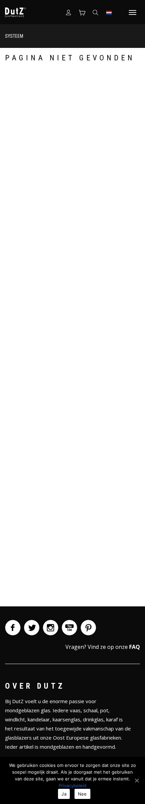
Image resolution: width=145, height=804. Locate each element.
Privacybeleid (72, 785)
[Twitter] (31, 627)
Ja (63, 794)
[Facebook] (13, 627)
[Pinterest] (88, 627)
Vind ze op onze (114, 647)
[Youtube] (69, 627)
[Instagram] (50, 627)
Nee (82, 794)
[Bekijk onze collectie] (82, 12)
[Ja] (136, 780)
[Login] (68, 12)
